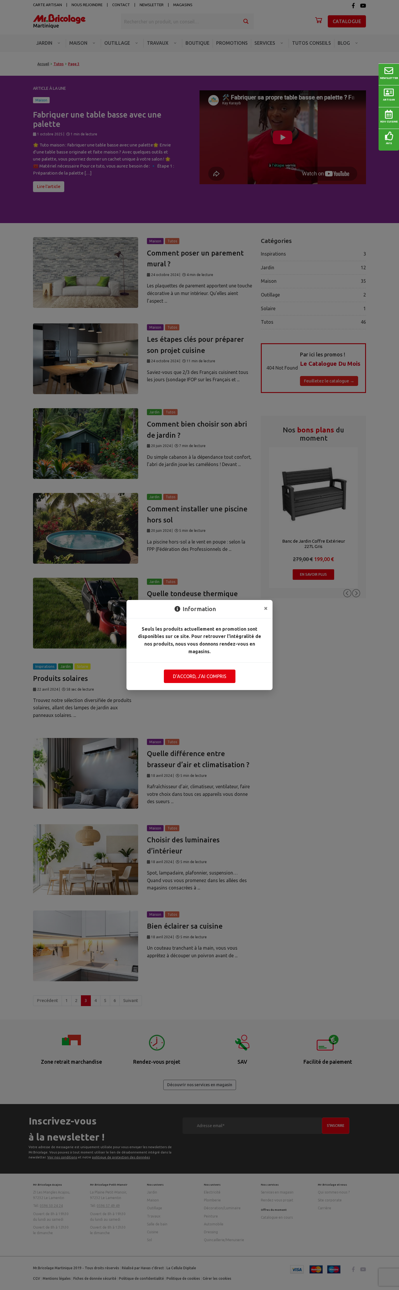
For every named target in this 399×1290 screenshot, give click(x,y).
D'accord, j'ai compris (199, 676)
